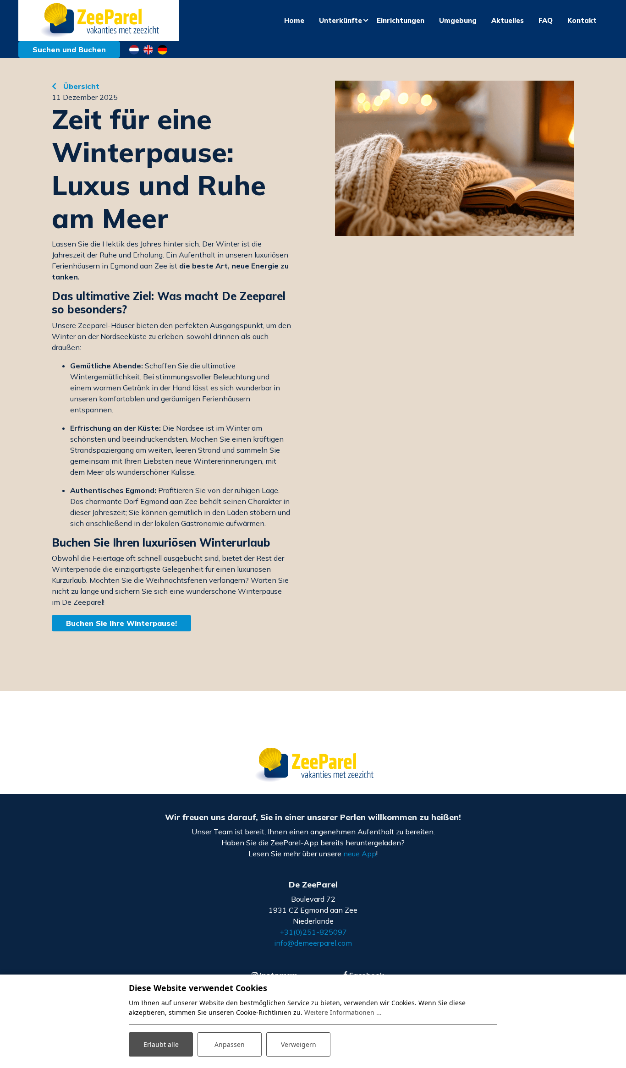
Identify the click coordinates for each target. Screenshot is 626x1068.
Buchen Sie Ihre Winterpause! (121, 623)
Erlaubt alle (161, 1044)
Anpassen (229, 1044)
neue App (359, 853)
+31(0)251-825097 (313, 932)
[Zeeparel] (98, 20)
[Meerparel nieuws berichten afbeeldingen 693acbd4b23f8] (454, 158)
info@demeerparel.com (313, 943)
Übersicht (80, 86)
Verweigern (298, 1044)
